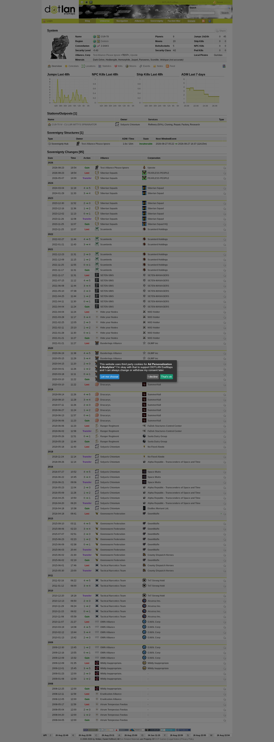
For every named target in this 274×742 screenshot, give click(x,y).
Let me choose (109, 376)
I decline (153, 376)
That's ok (166, 376)
